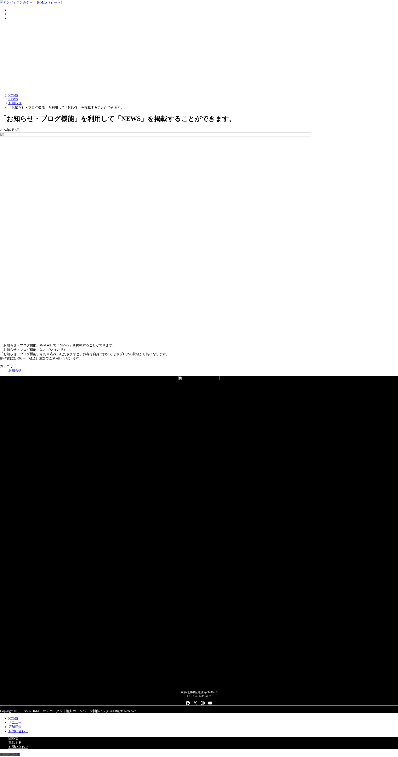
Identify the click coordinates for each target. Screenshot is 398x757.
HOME (13, 718)
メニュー (15, 722)
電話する (15, 742)
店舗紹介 (15, 727)
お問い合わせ (18, 731)
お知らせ (15, 370)
